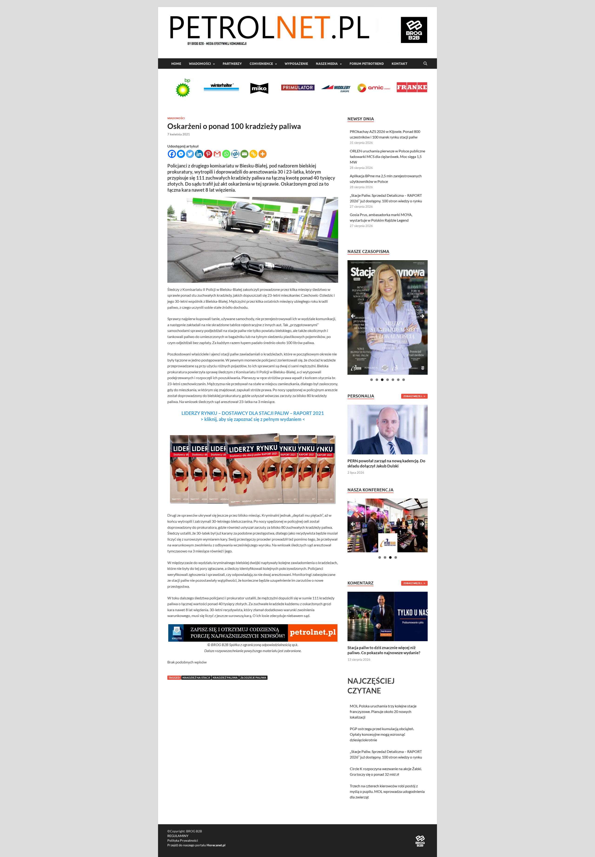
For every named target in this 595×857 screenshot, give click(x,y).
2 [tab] (377, 379)
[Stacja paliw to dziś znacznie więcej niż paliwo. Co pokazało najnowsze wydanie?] (387, 616)
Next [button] (421, 316)
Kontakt (399, 64)
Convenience (261, 64)
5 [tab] (393, 379)
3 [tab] (382, 379)
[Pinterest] (208, 154)
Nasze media (327, 64)
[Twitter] (190, 154)
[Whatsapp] (226, 154)
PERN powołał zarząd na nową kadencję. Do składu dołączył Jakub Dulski (386, 463)
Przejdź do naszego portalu (196, 845)
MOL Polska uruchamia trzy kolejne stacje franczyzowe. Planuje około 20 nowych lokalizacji (383, 711)
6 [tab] (398, 379)
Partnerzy (232, 64)
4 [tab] (387, 379)
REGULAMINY (177, 836)
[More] (262, 154)
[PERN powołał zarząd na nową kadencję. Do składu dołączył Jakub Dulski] (387, 429)
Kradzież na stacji (196, 677)
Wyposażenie (296, 64)
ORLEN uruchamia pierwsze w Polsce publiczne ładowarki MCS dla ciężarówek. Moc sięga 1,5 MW (387, 156)
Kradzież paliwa (225, 677)
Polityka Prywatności (182, 840)
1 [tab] (371, 379)
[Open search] (425, 63)
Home (176, 64)
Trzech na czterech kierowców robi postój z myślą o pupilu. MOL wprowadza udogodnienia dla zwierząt (387, 791)
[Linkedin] (199, 154)
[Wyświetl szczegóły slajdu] (387, 317)
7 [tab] (403, 379)
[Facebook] (172, 154)
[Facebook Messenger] (181, 154)
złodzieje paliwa (253, 677)
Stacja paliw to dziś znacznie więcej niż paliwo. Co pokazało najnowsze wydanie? (383, 650)
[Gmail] (217, 154)
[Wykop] (235, 154)
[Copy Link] (253, 154)
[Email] (244, 154)
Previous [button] (353, 316)
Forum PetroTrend (367, 64)
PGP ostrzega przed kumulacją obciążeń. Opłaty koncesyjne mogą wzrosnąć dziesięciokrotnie (382, 734)
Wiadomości (200, 64)
